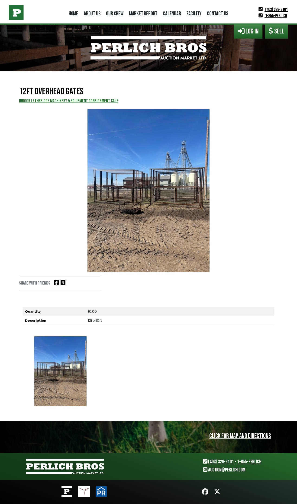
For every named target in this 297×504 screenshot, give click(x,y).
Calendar (172, 13)
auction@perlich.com (226, 470)
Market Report (143, 13)
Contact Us (217, 13)
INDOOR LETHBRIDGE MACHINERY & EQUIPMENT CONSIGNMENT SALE (68, 101)
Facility (194, 13)
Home (73, 13)
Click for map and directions (240, 436)
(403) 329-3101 (276, 9)
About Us (92, 13)
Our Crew (114, 13)
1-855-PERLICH (276, 16)
